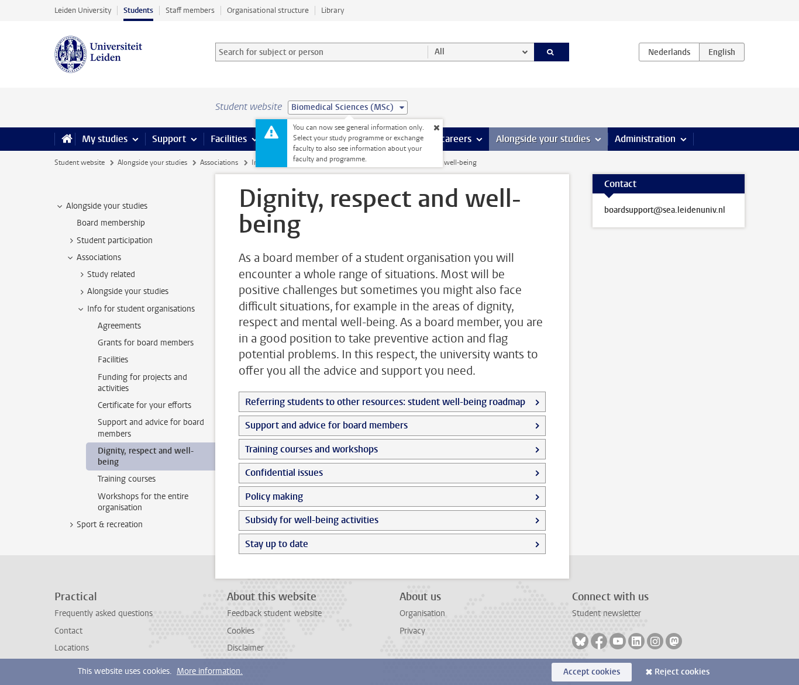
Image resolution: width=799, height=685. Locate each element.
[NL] (669, 52)
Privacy (412, 630)
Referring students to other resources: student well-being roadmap (385, 402)
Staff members (190, 10)
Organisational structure (268, 10)
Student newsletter (606, 613)
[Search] (552, 52)
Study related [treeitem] (111, 274)
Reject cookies (682, 671)
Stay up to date (276, 544)
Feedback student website (274, 613)
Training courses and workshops (311, 449)
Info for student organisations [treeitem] (141, 308)
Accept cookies (591, 671)
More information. (210, 671)
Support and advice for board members (326, 425)
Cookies (240, 630)
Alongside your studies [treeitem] (106, 206)
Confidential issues (284, 472)
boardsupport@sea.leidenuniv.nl (664, 210)
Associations (219, 162)
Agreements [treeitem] (119, 325)
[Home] (64, 139)
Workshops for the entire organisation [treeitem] (143, 502)
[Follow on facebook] (599, 641)
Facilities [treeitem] (113, 359)
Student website (79, 162)
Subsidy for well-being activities (311, 520)
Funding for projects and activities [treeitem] (142, 383)
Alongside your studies (543, 139)
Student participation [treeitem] (115, 240)
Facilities (229, 139)
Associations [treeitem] (99, 257)
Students (138, 10)
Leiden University (82, 10)
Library (332, 10)
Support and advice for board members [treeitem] (151, 428)
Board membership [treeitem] (111, 223)
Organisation (422, 613)
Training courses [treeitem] (127, 479)
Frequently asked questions (103, 613)
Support (169, 139)
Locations (71, 647)
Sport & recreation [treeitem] (110, 524)
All (440, 51)
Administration (645, 139)
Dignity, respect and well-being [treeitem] (146, 456)
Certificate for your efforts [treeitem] (144, 405)
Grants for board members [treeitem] (146, 342)
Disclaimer (245, 647)
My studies (105, 139)
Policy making (274, 496)
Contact (68, 630)
